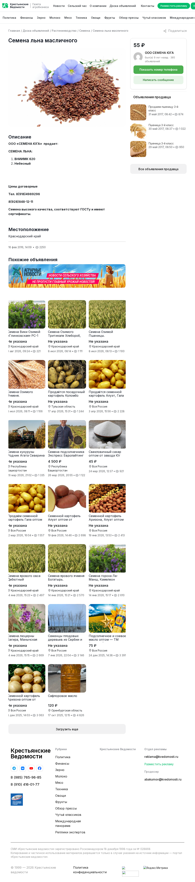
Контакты (147, 5)
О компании (98, 5)
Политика (9, 17)
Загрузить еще (67, 729)
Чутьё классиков (154, 17)
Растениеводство (64, 30)
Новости (59, 5)
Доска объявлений (122, 5)
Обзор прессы (129, 17)
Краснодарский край (24, 236)
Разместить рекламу (174, 5)
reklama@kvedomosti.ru (161, 757)
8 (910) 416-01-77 (25, 784)
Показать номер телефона (158, 69)
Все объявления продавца (158, 169)
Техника (81, 17)
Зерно (41, 17)
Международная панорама (68, 823)
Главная (14, 30)
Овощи (95, 17)
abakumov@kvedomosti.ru (162, 779)
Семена (84, 30)
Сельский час (77, 5)
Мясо (68, 17)
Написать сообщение (158, 80)
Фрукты (109, 17)
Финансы (26, 17)
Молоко (55, 17)
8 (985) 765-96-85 (26, 777)
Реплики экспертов (70, 832)
